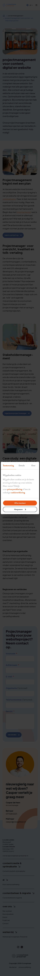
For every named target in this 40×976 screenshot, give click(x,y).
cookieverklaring (18, 492)
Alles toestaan (20, 503)
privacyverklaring (14, 489)
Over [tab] (33, 465)
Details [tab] (22, 465)
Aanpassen (18, 509)
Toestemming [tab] (8, 465)
